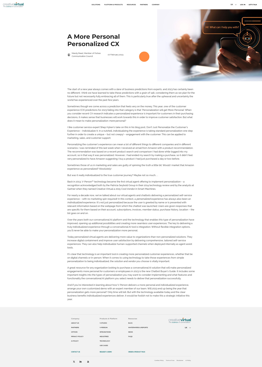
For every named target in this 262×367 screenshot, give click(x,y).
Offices (74, 332)
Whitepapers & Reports (138, 327)
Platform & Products (113, 5)
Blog (130, 323)
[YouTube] (88, 361)
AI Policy (74, 341)
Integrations (105, 332)
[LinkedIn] (80, 361)
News (130, 332)
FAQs (130, 336)
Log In (242, 5)
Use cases (104, 345)
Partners (144, 5)
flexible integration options (175, 226)
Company (155, 5)
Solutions (96, 5)
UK (232, 5)
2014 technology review (157, 185)
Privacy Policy (77, 336)
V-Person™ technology (94, 181)
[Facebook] (74, 361)
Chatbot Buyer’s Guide (163, 271)
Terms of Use (170, 360)
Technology (105, 341)
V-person (103, 327)
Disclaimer (180, 360)
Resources (131, 5)
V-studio (103, 323)
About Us (75, 323)
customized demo (97, 288)
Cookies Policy (159, 360)
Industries (104, 336)
